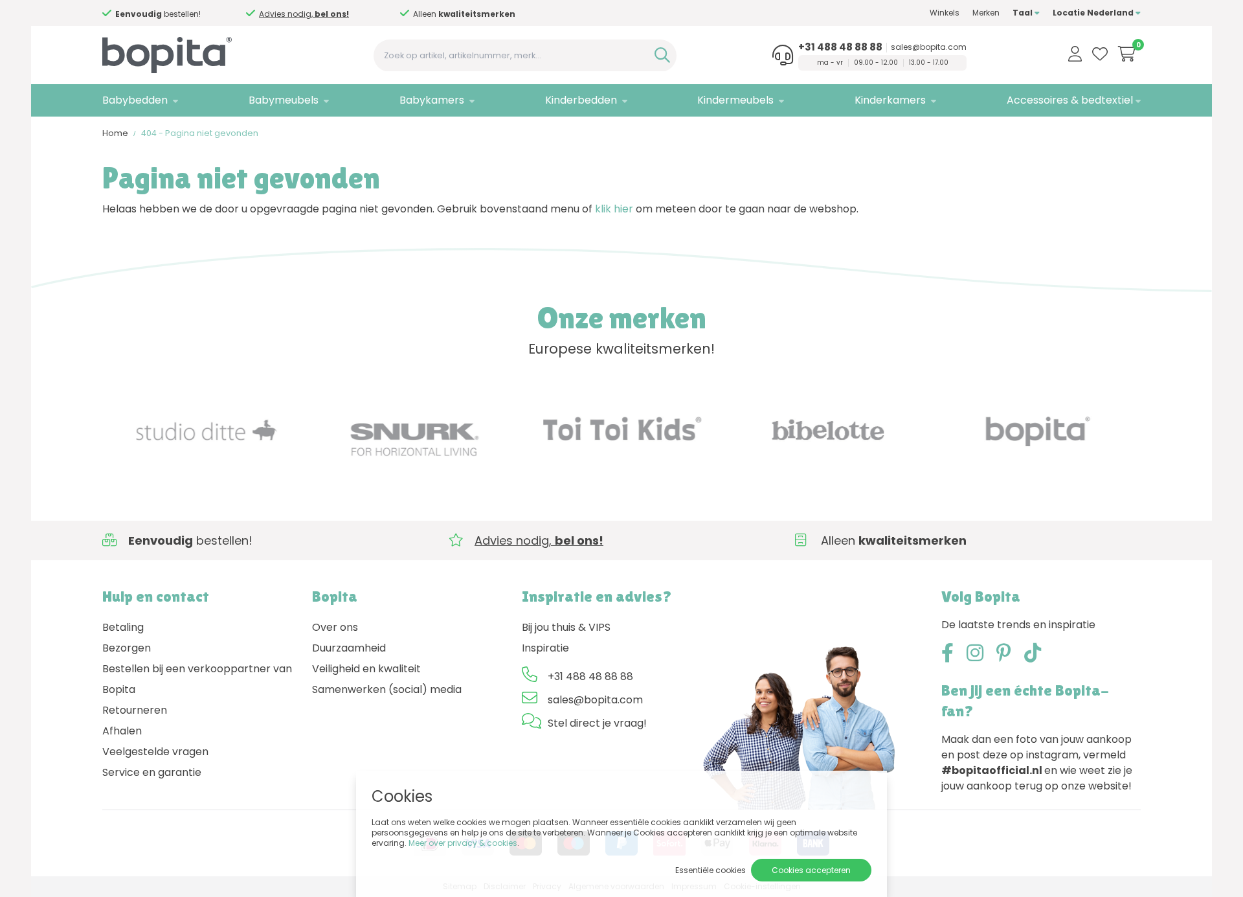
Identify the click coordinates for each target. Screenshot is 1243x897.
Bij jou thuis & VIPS (566, 627)
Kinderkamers (890, 100)
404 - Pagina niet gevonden (199, 133)
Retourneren (134, 710)
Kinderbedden (581, 100)
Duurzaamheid (349, 648)
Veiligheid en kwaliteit (366, 668)
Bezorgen (126, 648)
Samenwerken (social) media (387, 689)
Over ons (335, 627)
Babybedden (135, 100)
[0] (1127, 54)
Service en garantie (151, 772)
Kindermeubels (735, 100)
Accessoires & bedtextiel (1070, 100)
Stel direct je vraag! (597, 723)
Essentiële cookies (710, 870)
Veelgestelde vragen (155, 751)
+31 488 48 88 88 (840, 47)
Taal (1024, 12)
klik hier (614, 208)
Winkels (944, 12)
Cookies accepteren (811, 870)
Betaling (123, 627)
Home (115, 133)
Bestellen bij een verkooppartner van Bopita (197, 679)
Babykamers (431, 100)
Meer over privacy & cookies (463, 842)
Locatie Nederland (1094, 12)
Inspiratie (545, 648)
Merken (986, 12)
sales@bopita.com (929, 47)
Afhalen (122, 730)
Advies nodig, (304, 13)
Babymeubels (284, 100)
